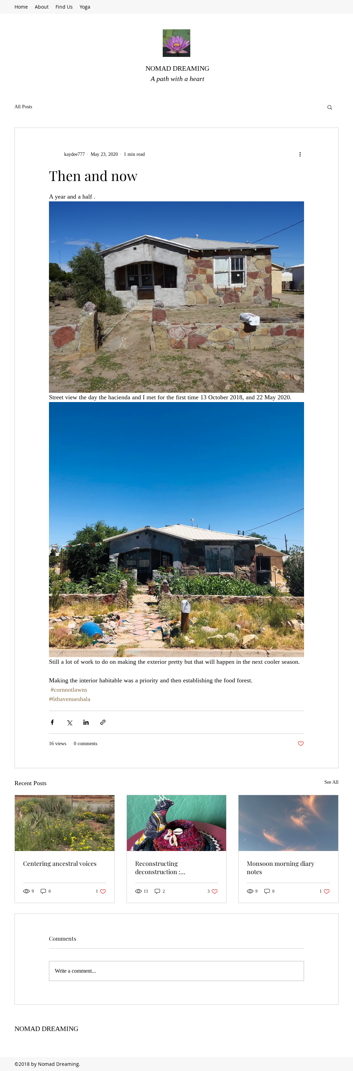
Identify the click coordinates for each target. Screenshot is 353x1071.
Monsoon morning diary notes (280, 867)
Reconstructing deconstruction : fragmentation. (157, 867)
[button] (329, 107)
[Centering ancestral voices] (64, 823)
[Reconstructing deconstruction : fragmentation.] (176, 823)
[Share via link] (103, 722)
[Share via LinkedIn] (86, 722)
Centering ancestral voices (60, 863)
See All (331, 782)
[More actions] (300, 154)
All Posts (23, 106)
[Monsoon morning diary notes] (288, 823)
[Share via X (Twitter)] (69, 722)
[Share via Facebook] (52, 722)
